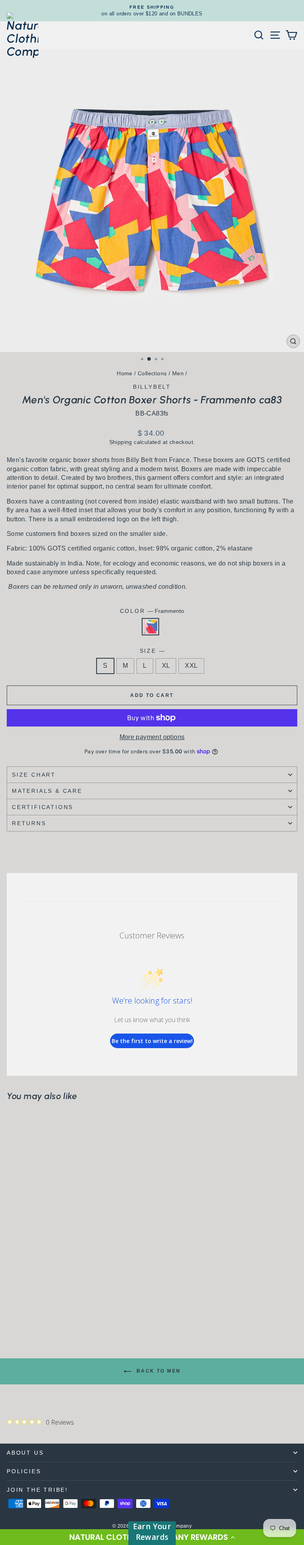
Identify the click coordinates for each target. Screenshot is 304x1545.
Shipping (120, 442)
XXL (191, 665)
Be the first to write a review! (152, 1041)
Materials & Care (47, 791)
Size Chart (34, 775)
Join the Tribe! (37, 1490)
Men (178, 373)
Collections (152, 373)
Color (152, 611)
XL (166, 665)
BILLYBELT (152, 387)
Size (152, 651)
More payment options (152, 737)
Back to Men (158, 1371)
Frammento (150, 627)
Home (125, 373)
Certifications (42, 807)
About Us (25, 1452)
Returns (29, 823)
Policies (24, 1471)
